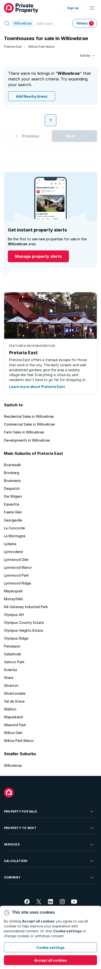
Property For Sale (20, 811)
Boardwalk (12, 465)
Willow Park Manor (41, 46)
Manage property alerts (38, 256)
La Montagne (14, 536)
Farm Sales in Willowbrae (24, 432)
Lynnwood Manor (18, 567)
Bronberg (11, 473)
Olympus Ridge (16, 638)
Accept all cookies (50, 960)
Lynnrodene (13, 552)
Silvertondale (14, 693)
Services (12, 844)
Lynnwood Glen (16, 559)
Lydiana (10, 544)
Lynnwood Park (16, 575)
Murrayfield (13, 599)
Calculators (15, 861)
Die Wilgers (13, 496)
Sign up (73, 8)
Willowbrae (13, 765)
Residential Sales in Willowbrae (29, 416)
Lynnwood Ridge (17, 583)
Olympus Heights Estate (23, 630)
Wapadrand (13, 717)
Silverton (11, 685)
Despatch (12, 488)
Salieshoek (12, 654)
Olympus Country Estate (24, 622)
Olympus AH (14, 615)
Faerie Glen (13, 512)
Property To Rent (20, 828)
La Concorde (14, 528)
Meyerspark (13, 591)
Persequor (12, 646)
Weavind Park (15, 725)
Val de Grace (14, 701)
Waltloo (10, 709)
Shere (8, 678)
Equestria (11, 504)
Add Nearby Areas (32, 96)
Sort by (85, 55)
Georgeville (13, 520)
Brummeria (12, 480)
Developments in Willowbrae (27, 440)
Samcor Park (14, 662)
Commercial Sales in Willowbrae (29, 424)
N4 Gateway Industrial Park (26, 607)
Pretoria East (13, 46)
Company (12, 877)
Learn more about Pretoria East (37, 387)
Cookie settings (50, 947)
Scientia (10, 670)
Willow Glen (13, 733)
